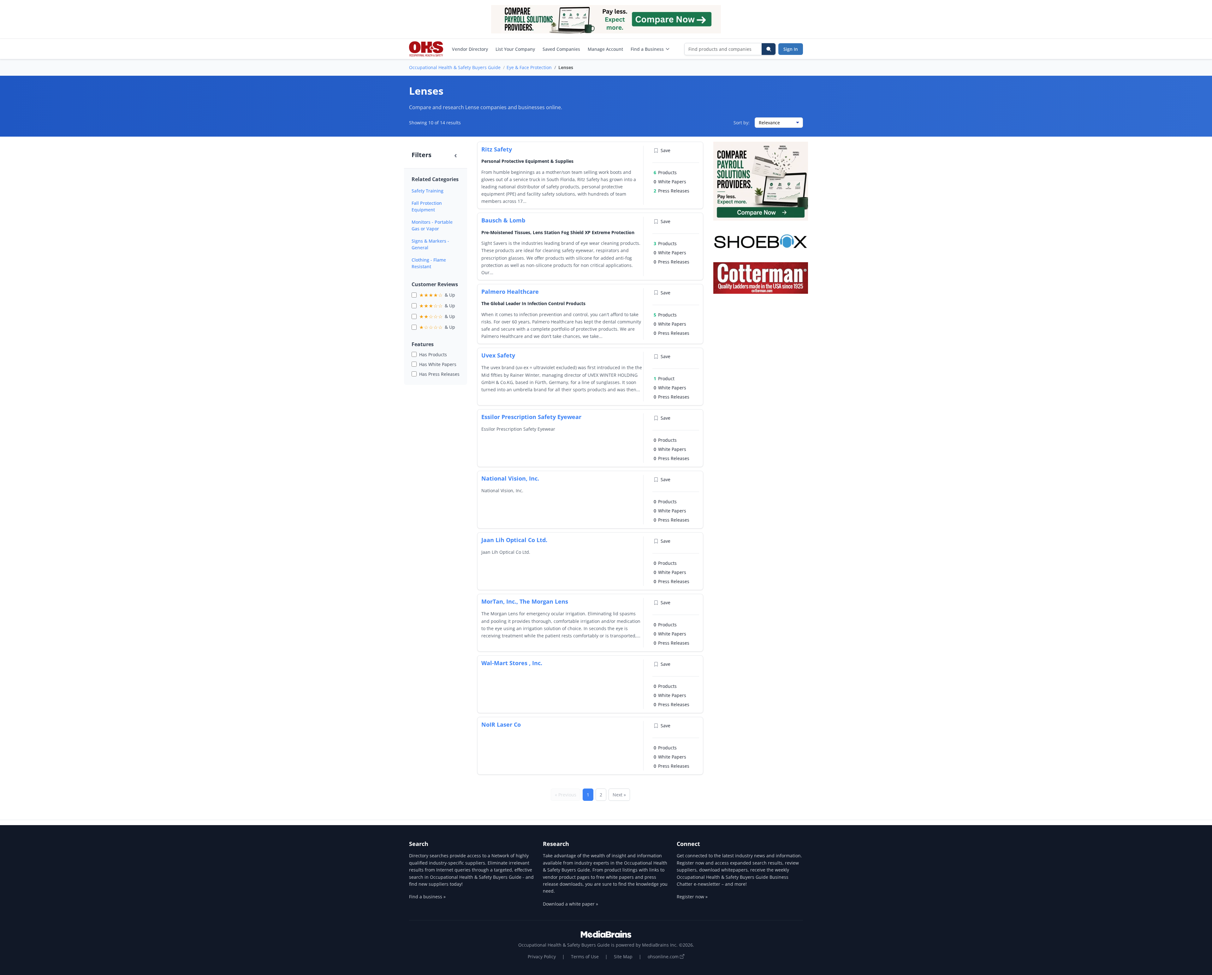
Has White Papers (437, 364)
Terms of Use (585, 957)
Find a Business (647, 49)
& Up (437, 295)
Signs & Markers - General (430, 244)
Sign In (790, 49)
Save (665, 150)
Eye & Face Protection (529, 67)
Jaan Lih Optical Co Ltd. (514, 540)
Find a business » (427, 897)
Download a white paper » (570, 904)
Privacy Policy (542, 957)
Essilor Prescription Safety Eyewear (531, 417)
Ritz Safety (496, 149)
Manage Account (605, 49)
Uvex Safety (498, 355)
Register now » (692, 897)
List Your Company (515, 49)
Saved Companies (561, 49)
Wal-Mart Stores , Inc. (511, 663)
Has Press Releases (439, 374)
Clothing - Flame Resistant (429, 263)
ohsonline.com (664, 957)
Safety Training (427, 191)
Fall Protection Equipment (427, 206)
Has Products (433, 355)
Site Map (623, 957)
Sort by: (742, 123)
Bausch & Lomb (503, 220)
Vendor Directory (470, 49)
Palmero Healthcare (510, 291)
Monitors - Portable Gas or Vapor (432, 225)
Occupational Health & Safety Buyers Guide (455, 67)
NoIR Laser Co (501, 724)
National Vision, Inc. (510, 478)
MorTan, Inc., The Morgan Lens (524, 601)
